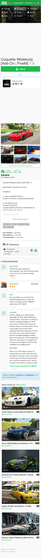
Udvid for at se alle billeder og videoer (21, 166)
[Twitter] (16, 83)
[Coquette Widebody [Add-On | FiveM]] (20, 134)
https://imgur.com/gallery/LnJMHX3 (23, 366)
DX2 (11, 294)
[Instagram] (19, 83)
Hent (22, 69)
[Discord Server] (21, 83)
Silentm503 (17, 81)
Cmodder (13, 312)
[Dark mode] (34, 3)
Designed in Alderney (8, 549)
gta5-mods (14, 266)
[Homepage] (13, 83)
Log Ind (19, 375)
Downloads (9, 172)
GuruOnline (14, 284)
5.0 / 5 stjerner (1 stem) (7, 177)
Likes (20, 172)
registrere (30, 375)
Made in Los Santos (8, 551)
